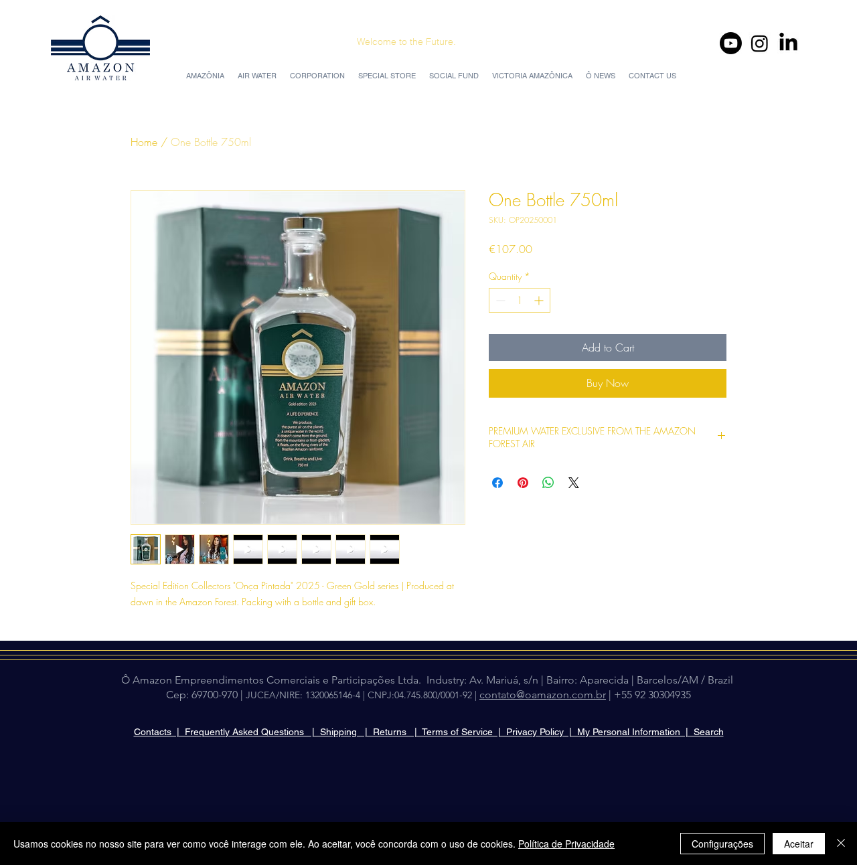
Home (144, 142)
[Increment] (540, 300)
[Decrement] (499, 300)
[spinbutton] (520, 300)
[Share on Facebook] (497, 483)
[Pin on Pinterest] (523, 483)
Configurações (722, 843)
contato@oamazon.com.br (542, 694)
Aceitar (798, 843)
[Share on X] (574, 483)
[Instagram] (760, 43)
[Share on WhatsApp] (548, 483)
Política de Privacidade (566, 843)
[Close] (841, 843)
